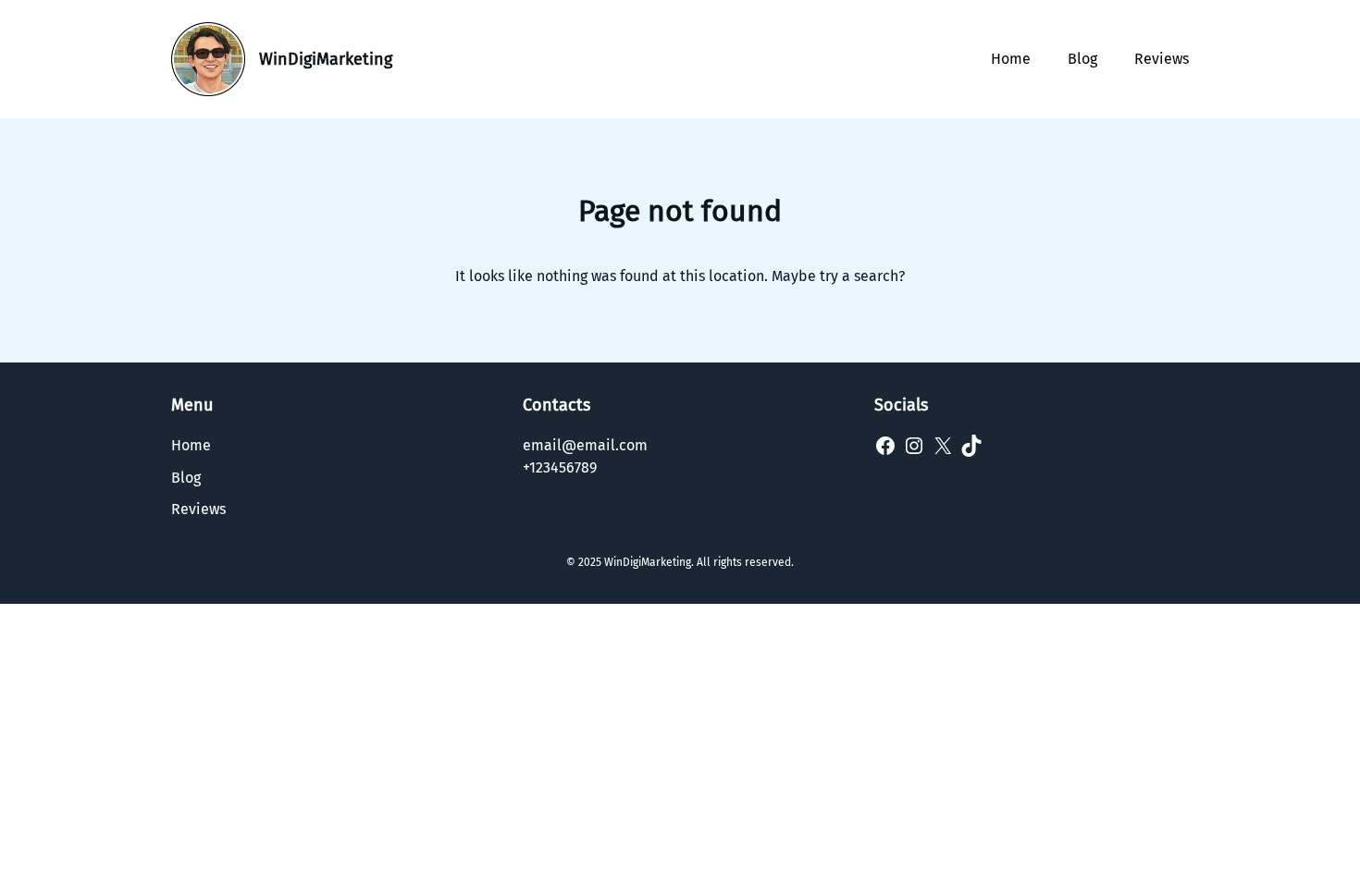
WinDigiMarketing (325, 59)
